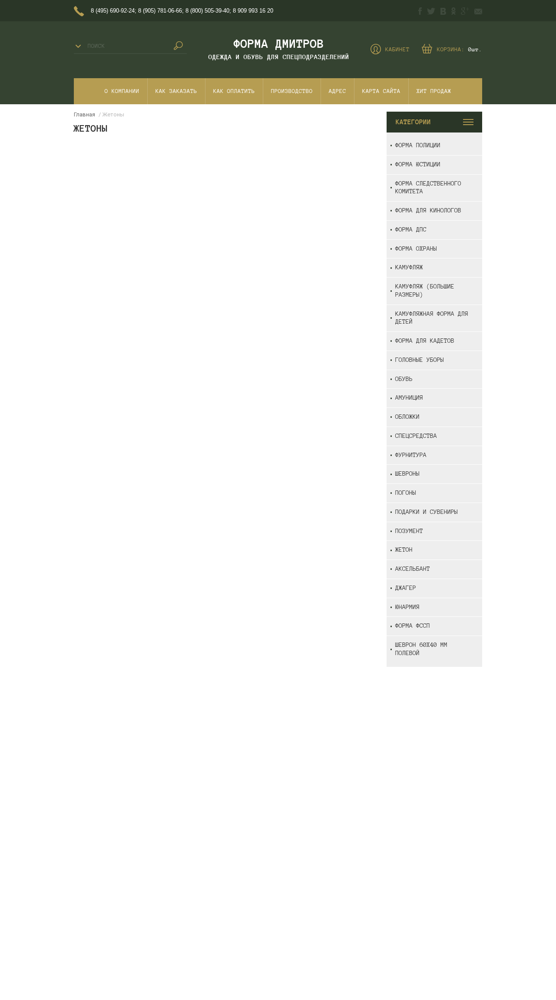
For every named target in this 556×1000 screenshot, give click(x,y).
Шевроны (407, 473)
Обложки (407, 417)
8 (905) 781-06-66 (160, 10)
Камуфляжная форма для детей (431, 318)
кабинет (397, 49)
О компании (122, 91)
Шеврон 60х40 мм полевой (421, 649)
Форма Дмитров (279, 43)
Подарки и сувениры (426, 512)
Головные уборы (419, 360)
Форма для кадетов (424, 341)
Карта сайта (381, 91)
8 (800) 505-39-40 (207, 10)
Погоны (405, 493)
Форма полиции (417, 145)
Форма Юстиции (417, 164)
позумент (409, 531)
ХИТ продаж (434, 91)
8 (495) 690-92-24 (113, 10)
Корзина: (459, 49)
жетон (404, 549)
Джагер (405, 588)
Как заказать (176, 91)
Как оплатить (234, 91)
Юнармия (407, 607)
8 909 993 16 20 (253, 10)
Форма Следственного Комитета (428, 187)
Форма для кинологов (428, 210)
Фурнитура (411, 455)
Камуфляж (409, 267)
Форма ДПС (411, 229)
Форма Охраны (416, 248)
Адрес (337, 91)
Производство (292, 91)
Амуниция (409, 397)
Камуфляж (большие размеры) (424, 290)
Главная (84, 114)
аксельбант (412, 569)
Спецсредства (416, 436)
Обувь (404, 379)
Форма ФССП (412, 626)
